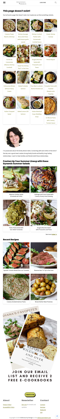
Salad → (54, 234)
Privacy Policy (7, 405)
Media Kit (43, 410)
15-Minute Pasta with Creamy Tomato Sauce (51, 120)
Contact (42, 405)
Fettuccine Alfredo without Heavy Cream (9, 88)
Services (42, 407)
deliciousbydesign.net (44, 418)
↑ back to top (30, 395)
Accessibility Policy (8, 407)
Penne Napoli (50, 60)
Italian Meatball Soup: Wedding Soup (37, 114)
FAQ (41, 413)
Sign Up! (24, 405)
